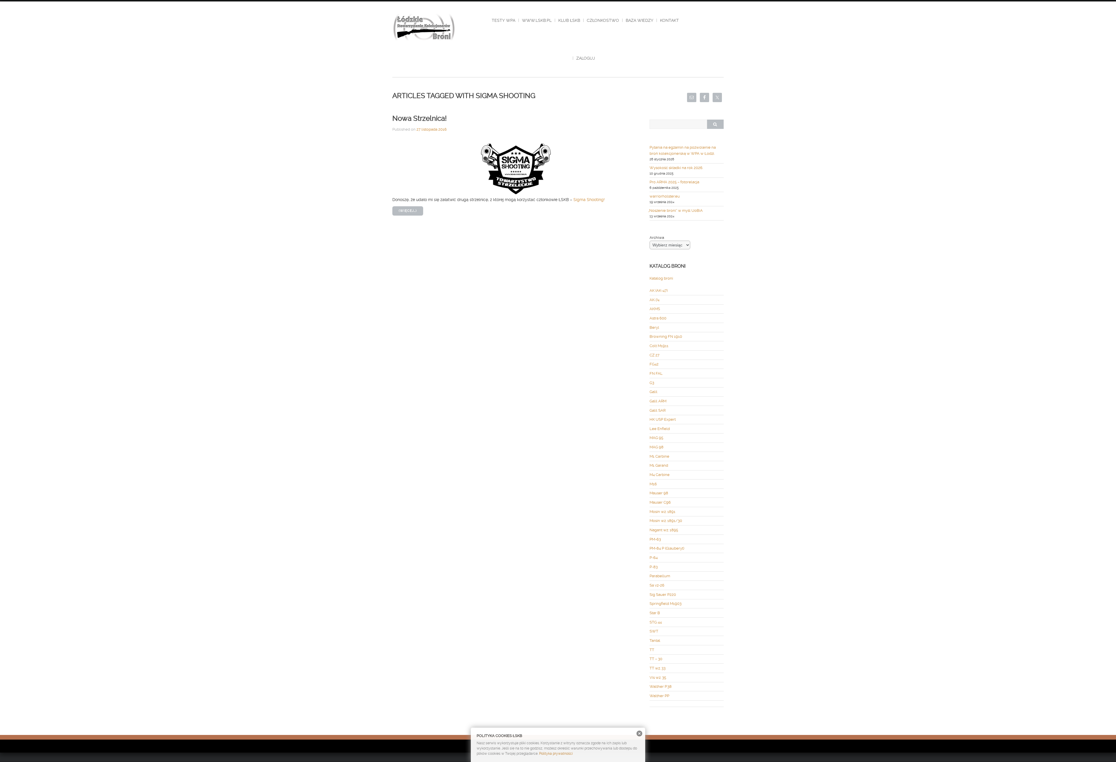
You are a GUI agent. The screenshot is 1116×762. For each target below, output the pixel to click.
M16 (653, 484)
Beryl (654, 327)
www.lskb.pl (537, 20)
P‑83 (654, 567)
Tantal (655, 640)
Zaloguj (585, 58)
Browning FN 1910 (666, 336)
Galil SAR (658, 410)
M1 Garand (659, 465)
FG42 (654, 364)
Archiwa (657, 237)
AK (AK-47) (659, 290)
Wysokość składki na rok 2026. (676, 168)
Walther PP (659, 696)
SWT (654, 631)
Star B (655, 613)
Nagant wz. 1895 (664, 530)
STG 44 (656, 622)
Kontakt (669, 20)
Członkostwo (603, 20)
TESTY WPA (503, 20)
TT (652, 650)
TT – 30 (656, 659)
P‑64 (654, 557)
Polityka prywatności (556, 754)
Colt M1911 (659, 346)
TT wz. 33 (658, 668)
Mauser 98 (659, 493)
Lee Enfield (660, 429)
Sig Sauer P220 (663, 594)
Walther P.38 (661, 686)
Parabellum (660, 576)
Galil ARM (658, 401)
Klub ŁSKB (569, 20)
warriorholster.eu (665, 196)
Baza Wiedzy (639, 20)
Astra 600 (658, 318)
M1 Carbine (659, 456)
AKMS (655, 309)
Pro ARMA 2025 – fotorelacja (674, 182)
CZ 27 (654, 355)
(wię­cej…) (408, 211)
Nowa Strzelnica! (419, 118)
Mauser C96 (660, 502)
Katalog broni (661, 278)
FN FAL (656, 373)
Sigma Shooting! (589, 199)
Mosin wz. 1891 (662, 511)
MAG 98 (656, 447)
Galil (653, 392)
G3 (652, 383)
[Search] (715, 124)
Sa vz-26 (657, 585)
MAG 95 (656, 438)
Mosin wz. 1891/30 (666, 520)
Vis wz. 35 (658, 677)
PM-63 (655, 539)
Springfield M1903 (666, 603)
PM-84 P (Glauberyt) (667, 548)
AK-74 (654, 300)
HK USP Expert (663, 419)
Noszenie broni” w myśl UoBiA (676, 210)
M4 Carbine (660, 475)
